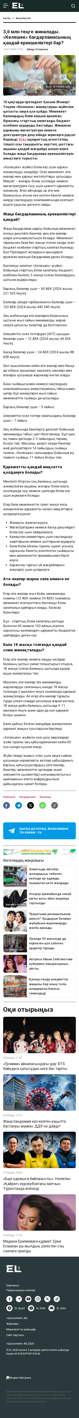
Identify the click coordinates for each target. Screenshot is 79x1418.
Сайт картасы (15, 1335)
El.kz (22, 139)
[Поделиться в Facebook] (6, 805)
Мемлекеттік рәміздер (21, 1329)
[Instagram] (38, 1299)
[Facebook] (9, 1299)
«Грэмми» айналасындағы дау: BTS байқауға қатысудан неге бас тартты (35, 1066)
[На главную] (18, 6)
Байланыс (12, 1285)
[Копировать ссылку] (54, 805)
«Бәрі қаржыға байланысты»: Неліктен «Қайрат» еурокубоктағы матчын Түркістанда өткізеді (36, 1183)
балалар (45, 796)
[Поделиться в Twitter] (30, 805)
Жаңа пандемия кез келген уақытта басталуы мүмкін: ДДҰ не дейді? (34, 1123)
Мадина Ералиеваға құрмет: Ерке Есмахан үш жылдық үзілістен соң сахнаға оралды (33, 1246)
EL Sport (20, 1308)
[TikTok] (57, 1299)
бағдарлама (27, 796)
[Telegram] (19, 1299)
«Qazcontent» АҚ (16, 1318)
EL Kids (40, 1308)
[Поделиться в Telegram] (18, 805)
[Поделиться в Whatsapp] (42, 805)
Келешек (9, 796)
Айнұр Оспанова (37, 49)
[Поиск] (73, 6)
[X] (47, 1299)
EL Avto (61, 1308)
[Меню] (5, 6)
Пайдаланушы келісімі (20, 1290)
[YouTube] (28, 1299)
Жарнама (12, 1323)
